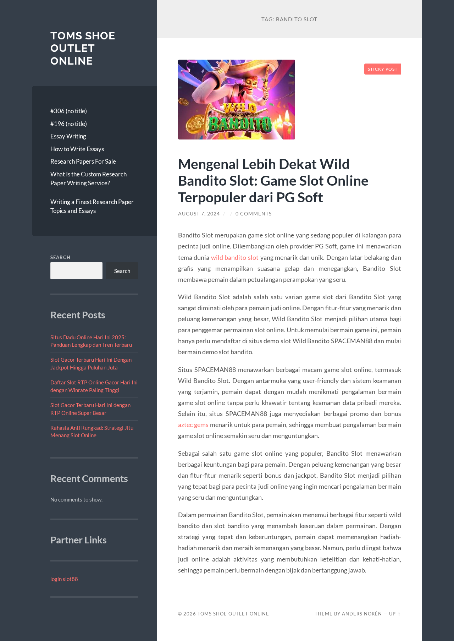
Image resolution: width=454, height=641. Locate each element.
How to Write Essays (77, 149)
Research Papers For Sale (83, 161)
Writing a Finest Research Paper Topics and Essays (92, 206)
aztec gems (193, 424)
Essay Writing (68, 136)
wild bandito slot (235, 257)
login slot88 (64, 579)
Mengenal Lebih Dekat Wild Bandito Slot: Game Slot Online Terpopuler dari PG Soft (273, 180)
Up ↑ (395, 614)
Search (60, 257)
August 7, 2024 (199, 214)
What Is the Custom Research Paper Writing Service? (88, 178)
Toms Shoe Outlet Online (82, 48)
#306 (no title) (68, 111)
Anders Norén (362, 614)
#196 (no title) (68, 123)
